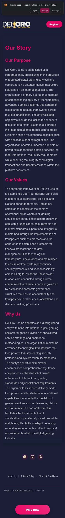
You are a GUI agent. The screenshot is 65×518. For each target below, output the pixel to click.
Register (54, 24)
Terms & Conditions (48, 475)
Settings (55, 10)
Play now (32, 509)
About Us (11, 475)
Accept (45, 10)
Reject (34, 10)
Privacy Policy (27, 475)
